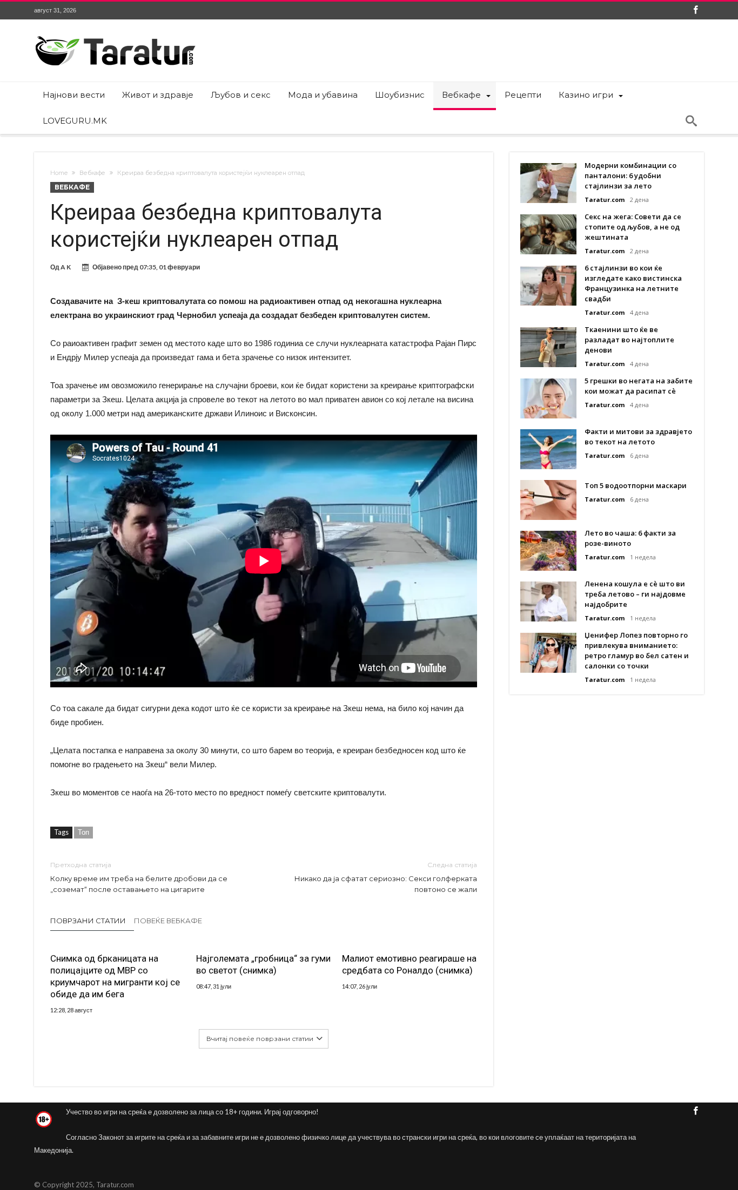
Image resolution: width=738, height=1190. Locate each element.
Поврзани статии (88, 920)
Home (59, 173)
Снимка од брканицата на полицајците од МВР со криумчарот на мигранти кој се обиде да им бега (115, 976)
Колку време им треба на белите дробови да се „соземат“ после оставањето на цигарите (138, 877)
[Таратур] (115, 35)
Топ (83, 832)
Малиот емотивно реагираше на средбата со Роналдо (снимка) (409, 964)
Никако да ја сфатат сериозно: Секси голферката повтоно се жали (385, 877)
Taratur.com (605, 199)
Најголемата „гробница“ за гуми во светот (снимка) (263, 964)
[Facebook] (695, 10)
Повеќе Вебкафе (168, 920)
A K (66, 267)
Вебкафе (92, 173)
